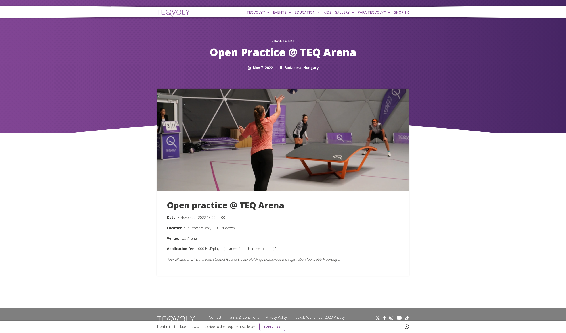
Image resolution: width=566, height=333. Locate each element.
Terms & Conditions (243, 317)
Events (280, 12)
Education (305, 12)
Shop (399, 12)
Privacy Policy (276, 317)
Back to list (284, 41)
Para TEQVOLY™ (372, 12)
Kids (327, 12)
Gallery (342, 12)
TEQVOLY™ (256, 12)
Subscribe (272, 327)
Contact (215, 317)
